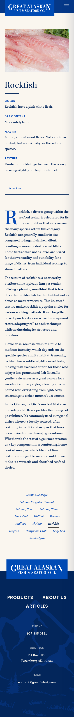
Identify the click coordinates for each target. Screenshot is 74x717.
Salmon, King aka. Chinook (37, 502)
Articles (37, 606)
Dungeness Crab (36, 531)
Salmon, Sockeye (37, 495)
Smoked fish (37, 538)
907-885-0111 (37, 633)
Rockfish (53, 524)
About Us (54, 598)
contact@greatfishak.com (37, 682)
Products (20, 598)
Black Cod (20, 516)
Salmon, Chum (49, 509)
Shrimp (37, 524)
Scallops (20, 524)
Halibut (39, 516)
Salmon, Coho (24, 509)
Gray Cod (59, 531)
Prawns (55, 516)
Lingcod (14, 531)
